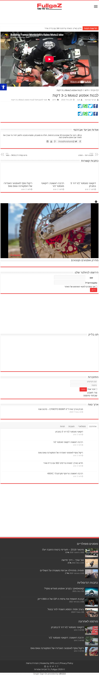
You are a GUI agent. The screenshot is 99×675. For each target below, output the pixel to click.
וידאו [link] (87, 90)
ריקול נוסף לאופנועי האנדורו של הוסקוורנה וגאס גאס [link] (18, 184)
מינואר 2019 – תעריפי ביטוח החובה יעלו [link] (63, 549)
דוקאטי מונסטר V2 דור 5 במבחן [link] (69, 432)
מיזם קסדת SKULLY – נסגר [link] (16, 154)
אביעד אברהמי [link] (90, 100)
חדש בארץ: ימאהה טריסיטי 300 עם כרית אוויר (63, 28)
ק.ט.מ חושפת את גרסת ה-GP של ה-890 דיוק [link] (61, 599)
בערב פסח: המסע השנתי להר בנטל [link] (66, 609)
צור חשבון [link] (92, 392)
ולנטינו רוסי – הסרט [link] (85, 154)
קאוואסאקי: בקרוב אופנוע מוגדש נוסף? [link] (64, 588)
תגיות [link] (62, 426)
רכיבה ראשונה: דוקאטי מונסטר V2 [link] (68, 442)
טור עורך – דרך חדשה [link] (72, 560)
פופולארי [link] (82, 426)
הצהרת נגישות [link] (32, 663)
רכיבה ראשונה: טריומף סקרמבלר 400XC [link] (65, 473)
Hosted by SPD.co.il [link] (49, 663)
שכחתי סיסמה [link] (90, 395)
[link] (3, 87)
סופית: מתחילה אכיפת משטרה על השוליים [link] (62, 570)
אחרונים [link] (92, 426)
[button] (96, 202)
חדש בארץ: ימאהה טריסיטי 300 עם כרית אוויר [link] (63, 463)
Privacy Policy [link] (66, 663)
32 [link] (66, 552)
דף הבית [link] (94, 90)
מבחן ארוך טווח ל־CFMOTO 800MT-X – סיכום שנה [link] (60, 409)
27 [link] (66, 573)
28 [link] (68, 563)
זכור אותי (91, 389)
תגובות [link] (71, 426)
